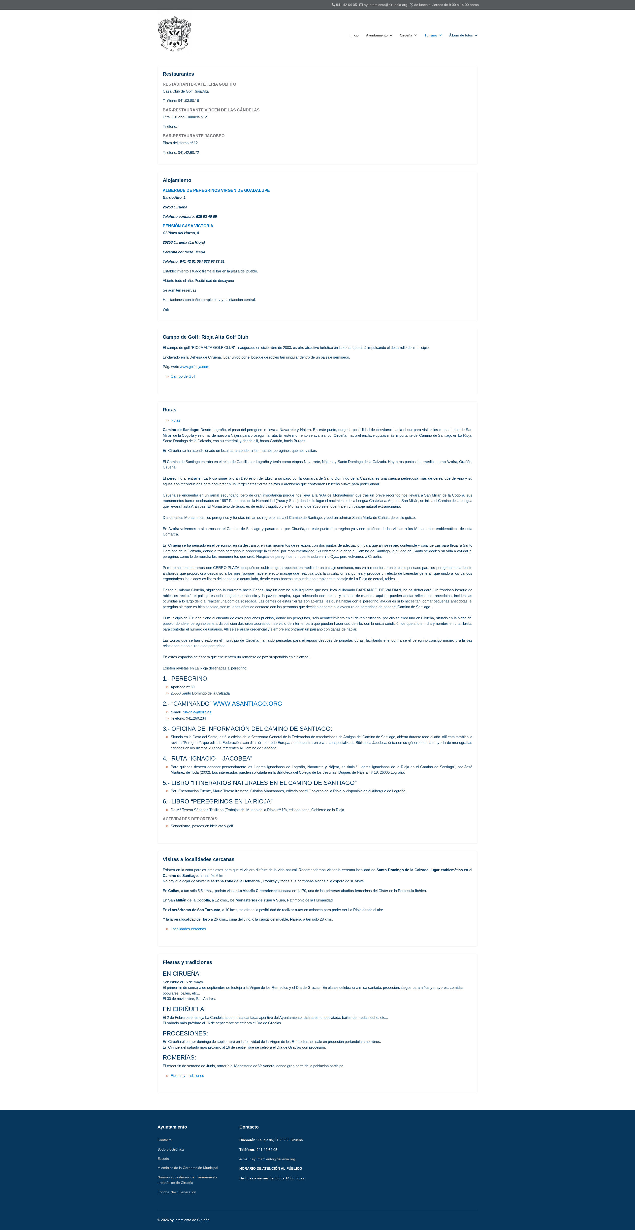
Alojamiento (177, 180)
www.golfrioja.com (194, 367)
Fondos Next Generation (177, 1192)
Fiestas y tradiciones (187, 962)
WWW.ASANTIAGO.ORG (247, 703)
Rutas (169, 409)
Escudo (163, 1159)
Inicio (354, 35)
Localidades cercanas (188, 929)
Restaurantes (178, 74)
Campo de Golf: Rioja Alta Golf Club (205, 337)
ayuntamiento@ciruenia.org (385, 5)
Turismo (430, 35)
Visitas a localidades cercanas (198, 859)
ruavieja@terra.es (197, 712)
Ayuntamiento (377, 35)
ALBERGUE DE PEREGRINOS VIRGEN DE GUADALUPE (216, 190)
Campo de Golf (183, 376)
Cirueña (406, 35)
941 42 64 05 (346, 5)
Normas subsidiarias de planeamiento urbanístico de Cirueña (187, 1180)
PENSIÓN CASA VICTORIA (188, 226)
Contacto (165, 1140)
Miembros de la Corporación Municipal (188, 1168)
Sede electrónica (171, 1149)
